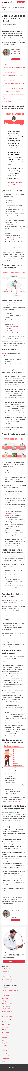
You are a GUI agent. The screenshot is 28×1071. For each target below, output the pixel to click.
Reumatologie (5, 1056)
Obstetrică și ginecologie (8, 1032)
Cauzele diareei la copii (10, 72)
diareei (4, 602)
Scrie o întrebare (15, 58)
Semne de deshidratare (11, 326)
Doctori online (21, 2)
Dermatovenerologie (7, 1003)
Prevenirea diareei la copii (10, 80)
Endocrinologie (6, 1006)
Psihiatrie (4, 1050)
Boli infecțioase (6, 995)
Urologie (4, 1061)
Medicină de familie (7, 1014)
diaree (3, 303)
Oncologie (4, 1037)
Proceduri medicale (7, 971)
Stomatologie (5, 1058)
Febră (6, 322)
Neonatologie (5, 1022)
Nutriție (4, 1029)
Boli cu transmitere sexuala (9, 993)
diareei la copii (17, 194)
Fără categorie (6, 1008)
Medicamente (5, 974)
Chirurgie (4, 1001)
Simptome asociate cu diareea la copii (13, 75)
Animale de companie (7, 979)
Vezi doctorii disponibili (14, 961)
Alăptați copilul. (9, 515)
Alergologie (5, 987)
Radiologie (5, 1053)
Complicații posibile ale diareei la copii (13, 88)
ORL (3, 1040)
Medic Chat (16, 801)
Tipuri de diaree (8, 78)
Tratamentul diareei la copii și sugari (13, 91)
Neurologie (5, 1027)
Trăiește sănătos (6, 976)
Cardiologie (5, 998)
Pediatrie (4, 1045)
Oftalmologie (5, 1035)
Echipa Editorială (6, 982)
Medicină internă (6, 1019)
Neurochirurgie (6, 1024)
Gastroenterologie (7, 1011)
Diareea (4, 353)
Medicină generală (7, 1016)
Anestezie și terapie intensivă (10, 990)
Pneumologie (5, 1048)
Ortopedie (4, 1043)
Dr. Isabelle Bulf (15, 51)
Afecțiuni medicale (7, 968)
